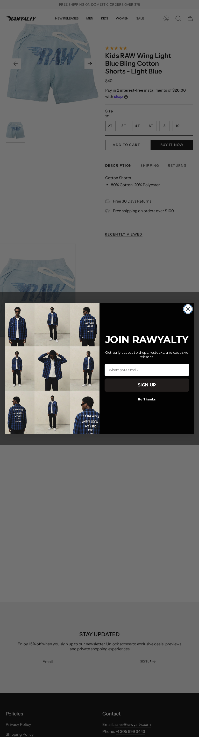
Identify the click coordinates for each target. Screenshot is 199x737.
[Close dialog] (188, 309)
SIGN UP (147, 385)
